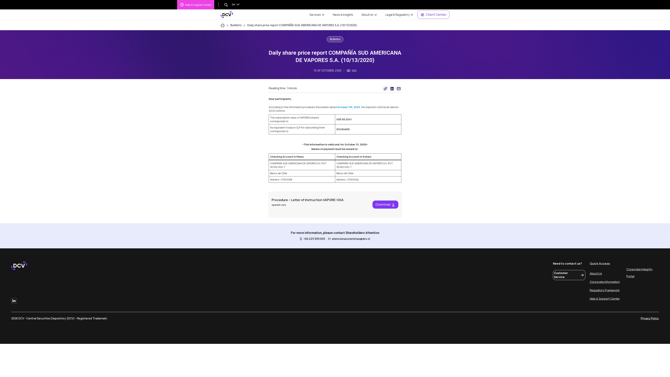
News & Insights (343, 15)
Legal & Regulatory (397, 15)
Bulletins (236, 25)
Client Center (436, 14)
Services (315, 15)
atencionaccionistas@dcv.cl (351, 239)
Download (383, 204)
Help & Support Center (198, 4)
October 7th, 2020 (348, 107)
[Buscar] (226, 4)
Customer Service (561, 275)
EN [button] (234, 4)
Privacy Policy (650, 318)
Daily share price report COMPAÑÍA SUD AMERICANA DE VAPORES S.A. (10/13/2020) (302, 25)
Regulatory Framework (605, 290)
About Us (367, 15)
